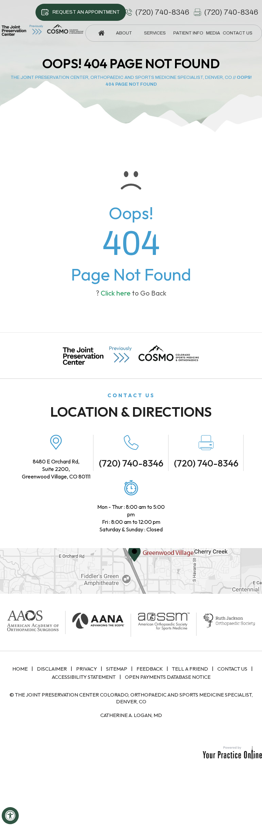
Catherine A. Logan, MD (131, 715)
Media (213, 33)
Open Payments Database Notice (167, 677)
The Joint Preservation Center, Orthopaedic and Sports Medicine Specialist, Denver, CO (121, 77)
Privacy (86, 668)
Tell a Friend (190, 668)
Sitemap (116, 668)
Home (20, 668)
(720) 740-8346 (162, 12)
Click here (116, 293)
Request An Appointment (86, 12)
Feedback (149, 668)
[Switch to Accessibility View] (10, 815)
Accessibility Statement (84, 677)
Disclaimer (52, 668)
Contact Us (232, 668)
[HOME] (101, 33)
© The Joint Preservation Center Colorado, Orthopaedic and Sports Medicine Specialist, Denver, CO (131, 698)
